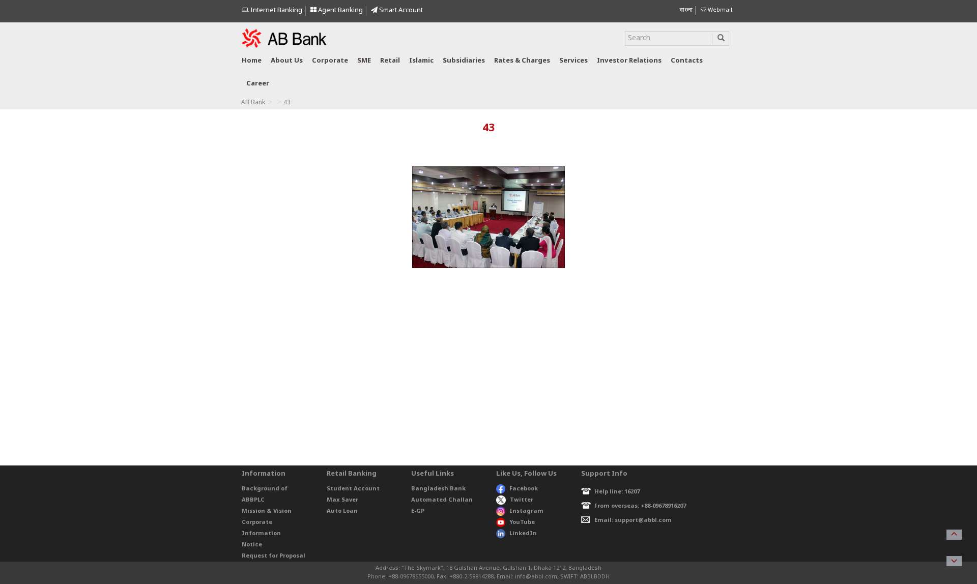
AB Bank (253, 103)
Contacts (687, 60)
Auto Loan (342, 511)
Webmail (719, 10)
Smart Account (400, 10)
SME (364, 60)
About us (287, 60)
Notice (252, 544)
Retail (390, 60)
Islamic (421, 60)
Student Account (353, 488)
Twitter (521, 500)
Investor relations (629, 60)
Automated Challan (442, 500)
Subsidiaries (464, 60)
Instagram (526, 511)
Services (573, 60)
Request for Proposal (273, 556)
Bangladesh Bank (438, 488)
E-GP (417, 511)
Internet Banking (275, 10)
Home (252, 60)
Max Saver (342, 500)
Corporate (330, 60)
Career (257, 83)
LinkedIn (523, 533)
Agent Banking (340, 10)
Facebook (523, 488)
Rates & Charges (522, 60)
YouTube (522, 522)
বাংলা (686, 10)
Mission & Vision (267, 511)
